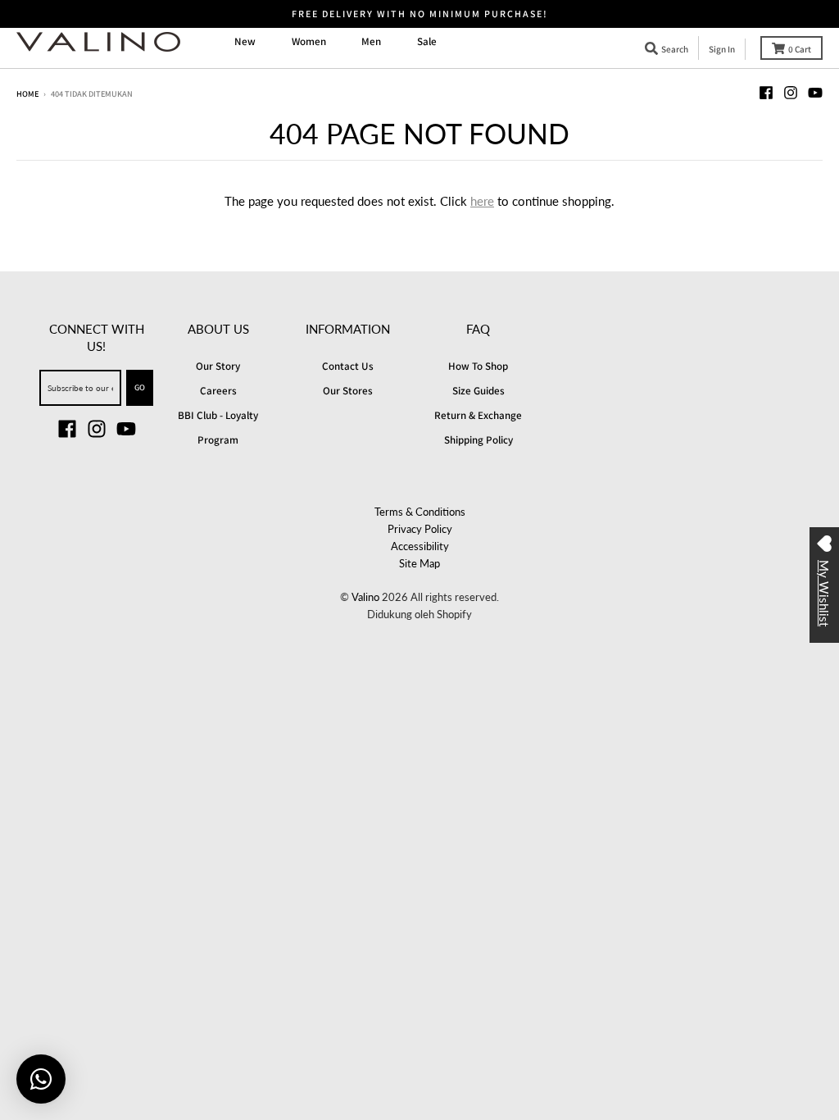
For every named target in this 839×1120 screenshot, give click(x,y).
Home (27, 93)
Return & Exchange (478, 415)
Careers (218, 391)
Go (139, 387)
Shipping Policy (478, 440)
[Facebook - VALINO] (766, 92)
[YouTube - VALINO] (815, 92)
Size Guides (478, 391)
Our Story (218, 366)
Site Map (419, 563)
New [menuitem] (245, 41)
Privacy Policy (420, 528)
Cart (799, 49)
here (482, 200)
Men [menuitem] (371, 41)
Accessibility (420, 546)
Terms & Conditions (419, 511)
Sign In (722, 49)
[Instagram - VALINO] (790, 92)
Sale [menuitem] (427, 41)
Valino (365, 596)
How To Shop (478, 366)
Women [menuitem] (309, 41)
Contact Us (348, 366)
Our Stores (348, 391)
